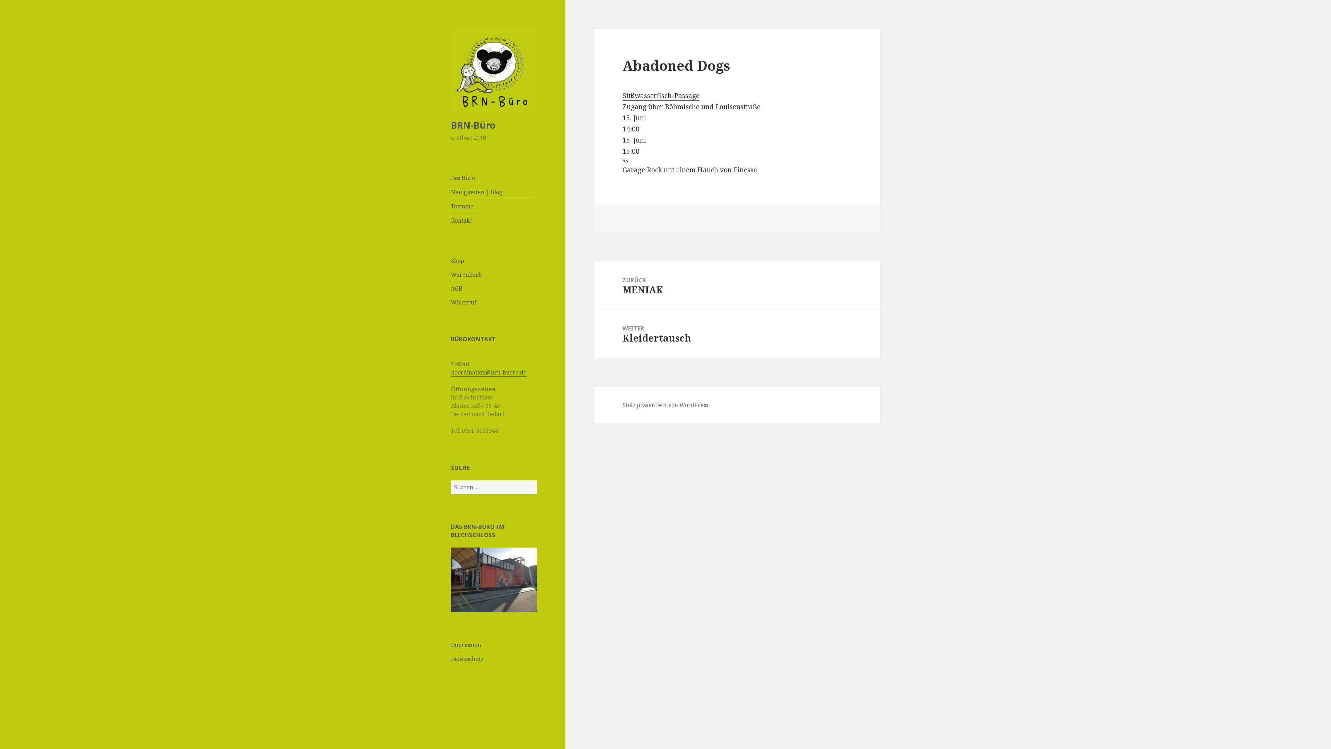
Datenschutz (467, 659)
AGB (456, 288)
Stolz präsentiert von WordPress (665, 405)
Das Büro (463, 178)
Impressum (466, 645)
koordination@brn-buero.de (489, 372)
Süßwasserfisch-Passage (661, 95)
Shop (457, 261)
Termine (462, 206)
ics (625, 160)
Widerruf (463, 302)
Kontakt (461, 220)
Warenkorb (466, 274)
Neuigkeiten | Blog (477, 192)
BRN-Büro (473, 125)
